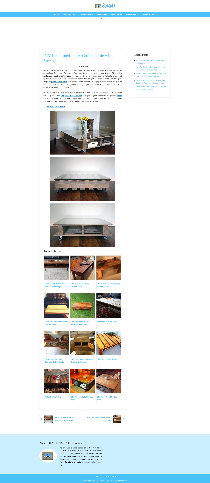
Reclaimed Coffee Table (107, 321)
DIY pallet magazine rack (71, 96)
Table (119, 96)
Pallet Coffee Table (53, 397)
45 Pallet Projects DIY (56, 107)
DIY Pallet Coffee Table (107, 359)
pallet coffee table (59, 82)
